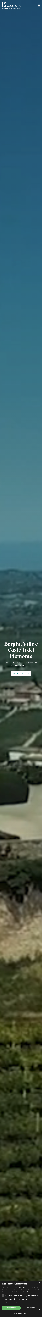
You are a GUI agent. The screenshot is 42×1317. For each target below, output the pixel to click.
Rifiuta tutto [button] (31, 1308)
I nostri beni (18, 674)
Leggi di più (29, 1291)
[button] (34, 5)
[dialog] (21, 1299)
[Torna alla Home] (11, 5)
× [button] (39, 1283)
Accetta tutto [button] (11, 1308)
